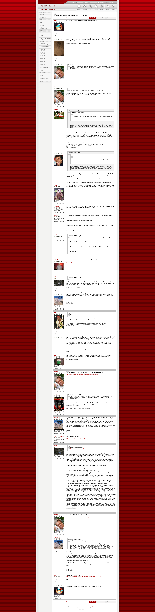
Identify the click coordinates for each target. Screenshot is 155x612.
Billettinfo (43, 74)
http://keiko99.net (70, 262)
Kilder (42, 70)
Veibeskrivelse (44, 80)
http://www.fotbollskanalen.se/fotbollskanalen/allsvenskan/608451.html (83, 576)
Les (41, 33)
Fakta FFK (43, 69)
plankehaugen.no (51, 9)
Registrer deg (110, 2)
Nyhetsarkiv (43, 16)
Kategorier (57, 17)
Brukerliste (43, 39)
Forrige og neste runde (46, 24)
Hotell (42, 75)
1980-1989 (43, 61)
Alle (114, 17)
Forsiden (42, 12)
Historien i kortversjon (45, 67)
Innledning (43, 43)
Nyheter (42, 14)
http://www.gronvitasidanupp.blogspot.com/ (76, 439)
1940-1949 (43, 55)
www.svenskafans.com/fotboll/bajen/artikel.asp (77, 517)
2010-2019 (43, 66)
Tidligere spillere (44, 28)
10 (107, 17)
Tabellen (42, 25)
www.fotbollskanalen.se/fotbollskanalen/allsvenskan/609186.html (82, 374)
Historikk (42, 41)
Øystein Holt (84, 607)
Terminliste (43, 22)
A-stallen (42, 21)
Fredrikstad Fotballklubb (65, 17)
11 (110, 17)
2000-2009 (43, 64)
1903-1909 (43, 49)
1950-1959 (43, 56)
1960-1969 (43, 58)
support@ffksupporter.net (96, 606)
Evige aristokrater (45, 44)
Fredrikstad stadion (45, 78)
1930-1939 (43, 53)
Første (97, 17)
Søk (42, 35)
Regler (42, 36)
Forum (41, 32)
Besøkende (42, 72)
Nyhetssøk (43, 17)
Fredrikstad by (44, 77)
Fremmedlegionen (45, 47)
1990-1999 (43, 63)
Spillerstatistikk (44, 27)
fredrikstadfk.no (44, 9)
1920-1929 (43, 52)
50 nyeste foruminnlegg (46, 38)
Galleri (41, 30)
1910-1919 (43, 50)
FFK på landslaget (45, 46)
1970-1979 (43, 59)
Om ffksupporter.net (45, 81)
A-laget (41, 19)
